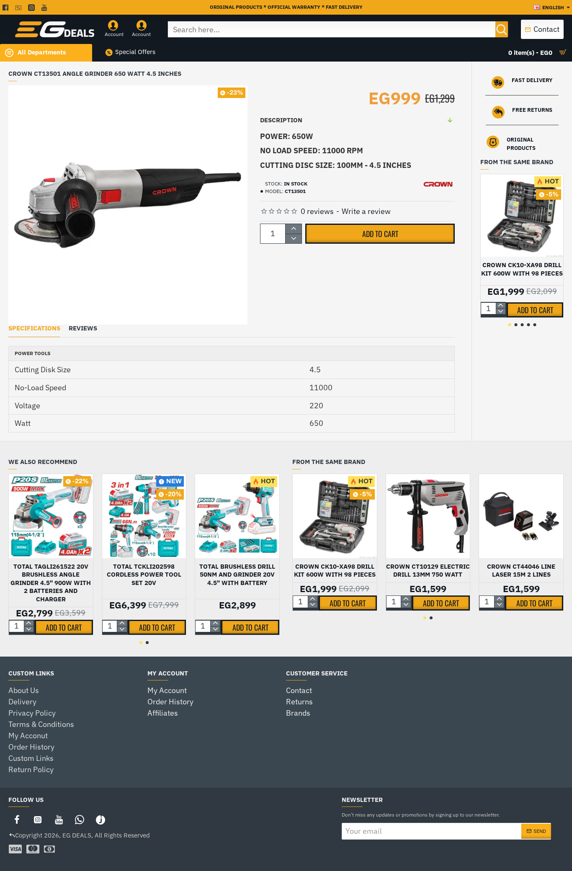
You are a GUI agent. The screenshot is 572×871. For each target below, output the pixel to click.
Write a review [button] (366, 211)
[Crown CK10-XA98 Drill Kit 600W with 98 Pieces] (522, 215)
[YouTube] (58, 819)
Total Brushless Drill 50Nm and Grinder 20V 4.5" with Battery (237, 574)
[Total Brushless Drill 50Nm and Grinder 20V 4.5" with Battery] (237, 516)
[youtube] (45, 7)
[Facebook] (16, 819)
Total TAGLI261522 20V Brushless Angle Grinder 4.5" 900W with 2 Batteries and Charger (50, 582)
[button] (380, 234)
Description (281, 120)
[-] (293, 238)
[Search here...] (501, 29)
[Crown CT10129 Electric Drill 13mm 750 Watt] (428, 516)
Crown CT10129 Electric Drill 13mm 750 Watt (428, 570)
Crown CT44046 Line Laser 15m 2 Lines (521, 570)
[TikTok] (100, 819)
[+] (293, 229)
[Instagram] (37, 819)
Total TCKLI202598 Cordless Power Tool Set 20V (144, 574)
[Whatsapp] (79, 819)
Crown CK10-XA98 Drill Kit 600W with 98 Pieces (522, 269)
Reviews (83, 328)
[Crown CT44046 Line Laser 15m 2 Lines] (521, 516)
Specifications (34, 328)
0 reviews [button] (317, 211)
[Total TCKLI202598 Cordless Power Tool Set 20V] (144, 516)
